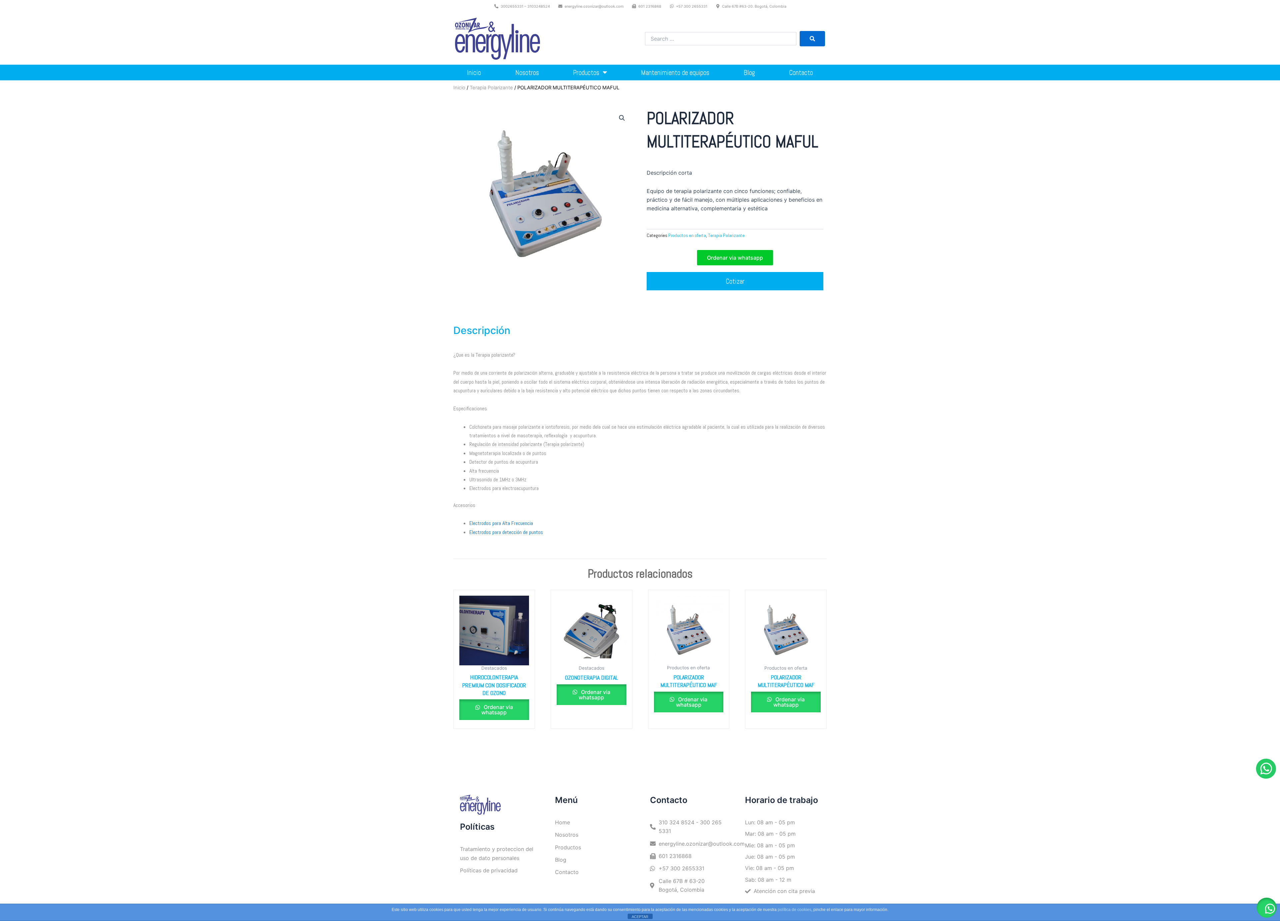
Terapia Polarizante (491, 88)
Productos (586, 72)
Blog (749, 72)
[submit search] (812, 38)
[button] (622, 118)
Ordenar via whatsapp (497, 710)
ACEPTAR (640, 917)
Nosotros (527, 72)
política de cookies (794, 909)
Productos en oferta (687, 235)
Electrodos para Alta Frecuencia (501, 523)
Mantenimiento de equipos (675, 72)
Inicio (474, 72)
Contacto (801, 72)
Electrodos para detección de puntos (506, 532)
